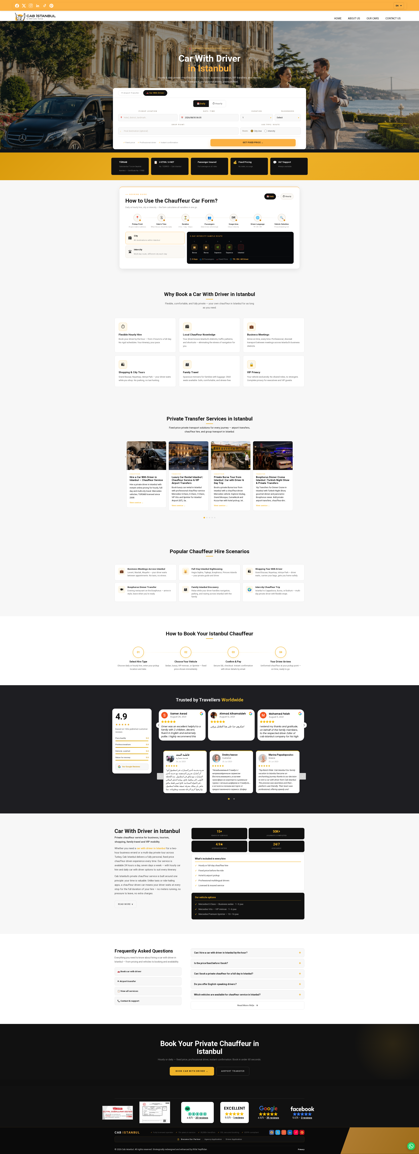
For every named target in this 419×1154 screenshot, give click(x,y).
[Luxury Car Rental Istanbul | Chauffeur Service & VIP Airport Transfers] (188, 455)
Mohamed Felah (229, 713)
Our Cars (373, 18)
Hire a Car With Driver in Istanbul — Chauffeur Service (146, 479)
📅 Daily (201, 103)
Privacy (301, 1149)
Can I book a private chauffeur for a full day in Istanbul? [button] (223, 973)
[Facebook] (17, 5)
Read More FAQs (247, 1005)
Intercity (271, 131)
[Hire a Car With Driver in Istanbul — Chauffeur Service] (146, 455)
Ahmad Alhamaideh (183, 713)
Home (337, 18)
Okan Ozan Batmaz (281, 713)
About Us (354, 18)
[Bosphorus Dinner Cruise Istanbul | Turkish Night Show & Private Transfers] (273, 455)
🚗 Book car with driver (129, 971)
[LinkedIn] (38, 5)
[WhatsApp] (411, 1146)
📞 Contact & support (128, 1001)
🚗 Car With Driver (155, 93)
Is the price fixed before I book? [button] (211, 963)
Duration (257, 111)
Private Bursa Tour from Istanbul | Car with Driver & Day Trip (229, 480)
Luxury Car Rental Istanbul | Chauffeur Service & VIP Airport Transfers (187, 480)
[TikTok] (44, 5)
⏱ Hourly (217, 103)
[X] (24, 5)
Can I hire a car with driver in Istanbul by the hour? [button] (220, 952)
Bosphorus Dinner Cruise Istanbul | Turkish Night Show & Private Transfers (272, 480)
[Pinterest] (51, 5)
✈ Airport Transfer (130, 93)
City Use (258, 131)
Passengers (287, 111)
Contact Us (393, 18)
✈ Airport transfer (126, 981)
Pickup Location (148, 111)
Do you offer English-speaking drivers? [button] (215, 984)
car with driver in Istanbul (151, 848)
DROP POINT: (178, 124)
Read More (125, 904)
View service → (136, 503)
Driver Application (234, 1139)
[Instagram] (31, 5)
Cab (127, 1132)
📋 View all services (127, 991)
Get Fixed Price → (253, 142)
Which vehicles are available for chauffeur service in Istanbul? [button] (227, 994)
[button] (304, 725)
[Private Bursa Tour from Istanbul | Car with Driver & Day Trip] (231, 455)
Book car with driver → (192, 1071)
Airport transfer (233, 1071)
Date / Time (209, 111)
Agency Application (213, 1139)
